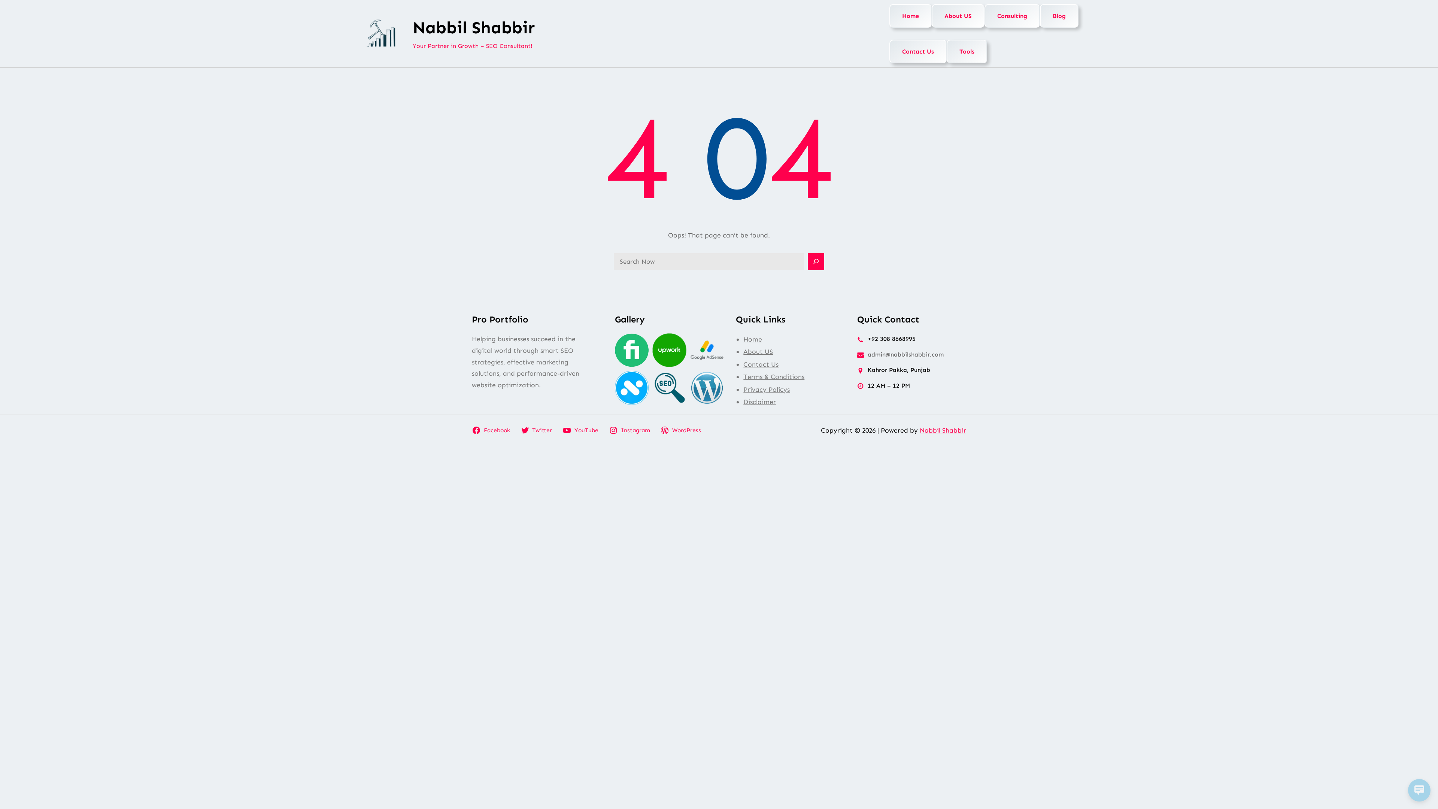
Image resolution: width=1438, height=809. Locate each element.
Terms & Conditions (773, 377)
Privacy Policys (766, 389)
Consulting (1012, 15)
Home (910, 15)
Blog (1059, 15)
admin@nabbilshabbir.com (906, 354)
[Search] (816, 261)
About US (958, 15)
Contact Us (918, 51)
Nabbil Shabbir (474, 28)
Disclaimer (759, 402)
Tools (966, 51)
